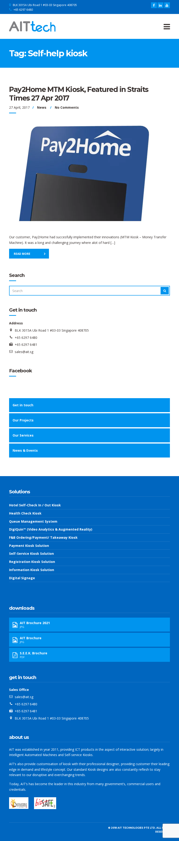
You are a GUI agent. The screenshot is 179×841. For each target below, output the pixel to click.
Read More (22, 254)
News (41, 107)
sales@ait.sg (24, 352)
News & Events (25, 450)
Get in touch (23, 405)
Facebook (20, 370)
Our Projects (23, 420)
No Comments (67, 107)
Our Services (23, 435)
